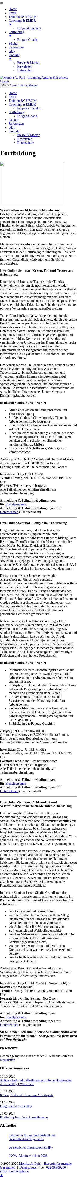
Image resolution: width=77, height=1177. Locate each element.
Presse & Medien (28, 135)
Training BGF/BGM (22, 100)
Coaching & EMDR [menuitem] (22, 22)
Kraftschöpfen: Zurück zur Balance (24, 1117)
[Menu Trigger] (1, 3)
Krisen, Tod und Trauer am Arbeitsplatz (26, 1095)
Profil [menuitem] (12, 13)
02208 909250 (56, 1167)
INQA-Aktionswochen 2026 (28, 1155)
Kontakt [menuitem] (14, 57)
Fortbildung (16, 112)
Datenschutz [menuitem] (25, 70)
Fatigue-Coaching (29, 108)
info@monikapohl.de (14, 1171)
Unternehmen (9, 512)
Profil (12, 97)
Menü (5, 85)
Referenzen (16, 123)
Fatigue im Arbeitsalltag (16, 1106)
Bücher (13, 120)
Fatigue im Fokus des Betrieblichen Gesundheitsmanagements (32, 1137)
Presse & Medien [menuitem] (28, 62)
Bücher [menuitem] (13, 43)
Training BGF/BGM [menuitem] (22, 16)
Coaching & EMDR (22, 104)
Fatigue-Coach (27, 116)
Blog (12, 127)
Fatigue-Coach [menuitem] (27, 39)
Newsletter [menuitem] (24, 66)
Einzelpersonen (15, 504)
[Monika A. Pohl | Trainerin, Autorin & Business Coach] (38, 81)
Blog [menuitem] (12, 51)
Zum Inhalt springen (24, 85)
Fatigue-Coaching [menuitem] (29, 28)
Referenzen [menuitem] (16, 47)
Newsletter (24, 139)
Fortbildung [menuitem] (16, 34)
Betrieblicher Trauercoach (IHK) (31, 1147)
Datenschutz (25, 142)
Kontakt (14, 131)
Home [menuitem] (13, 9)
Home (13, 93)
